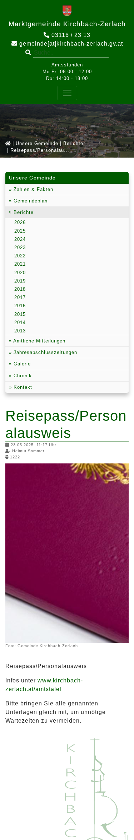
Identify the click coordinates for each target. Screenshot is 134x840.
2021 (20, 264)
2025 (20, 231)
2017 (20, 297)
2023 (20, 247)
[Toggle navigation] (67, 93)
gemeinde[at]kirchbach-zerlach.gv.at (70, 44)
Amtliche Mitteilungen (38, 341)
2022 (20, 255)
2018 (20, 289)
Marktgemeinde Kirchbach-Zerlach (67, 24)
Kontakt (22, 387)
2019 (20, 281)
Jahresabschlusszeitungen (44, 352)
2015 (20, 314)
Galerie (21, 364)
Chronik (22, 375)
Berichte (73, 143)
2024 (20, 239)
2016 (20, 305)
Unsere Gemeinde (37, 143)
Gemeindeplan (30, 201)
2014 (20, 322)
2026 (20, 222)
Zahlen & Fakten (32, 189)
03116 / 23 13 (70, 35)
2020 (20, 272)
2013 (20, 330)
